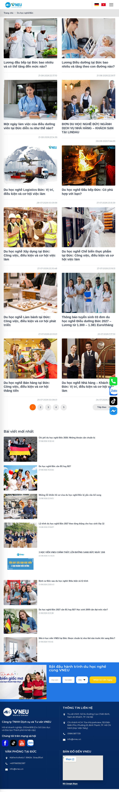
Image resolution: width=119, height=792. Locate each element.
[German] (96, 5)
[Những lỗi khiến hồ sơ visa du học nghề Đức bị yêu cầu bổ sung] (20, 506)
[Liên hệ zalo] (113, 391)
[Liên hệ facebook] (113, 411)
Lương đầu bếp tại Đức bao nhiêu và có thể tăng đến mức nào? (28, 64)
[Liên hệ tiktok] (113, 401)
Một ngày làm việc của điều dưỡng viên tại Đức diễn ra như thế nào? (29, 126)
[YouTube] (22, 743)
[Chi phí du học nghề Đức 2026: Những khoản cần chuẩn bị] (20, 449)
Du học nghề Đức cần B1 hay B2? (55, 466)
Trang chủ (8, 13)
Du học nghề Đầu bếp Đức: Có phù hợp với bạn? (87, 191)
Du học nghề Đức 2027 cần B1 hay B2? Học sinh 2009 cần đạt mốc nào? (73, 609)
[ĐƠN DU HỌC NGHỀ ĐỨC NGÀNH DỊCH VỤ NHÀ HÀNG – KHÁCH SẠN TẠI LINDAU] (88, 100)
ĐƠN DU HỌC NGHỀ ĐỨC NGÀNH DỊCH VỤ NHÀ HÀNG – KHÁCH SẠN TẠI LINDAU (87, 128)
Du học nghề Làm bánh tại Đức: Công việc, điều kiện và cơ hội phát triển (30, 321)
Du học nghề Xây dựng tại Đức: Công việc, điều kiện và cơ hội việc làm (29, 255)
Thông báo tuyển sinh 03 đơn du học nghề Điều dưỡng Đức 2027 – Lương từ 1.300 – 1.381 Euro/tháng (87, 321)
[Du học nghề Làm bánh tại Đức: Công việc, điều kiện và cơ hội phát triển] (30, 293)
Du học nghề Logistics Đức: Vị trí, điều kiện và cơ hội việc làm (29, 191)
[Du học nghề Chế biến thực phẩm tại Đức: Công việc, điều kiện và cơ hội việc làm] (88, 227)
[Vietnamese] (103, 5)
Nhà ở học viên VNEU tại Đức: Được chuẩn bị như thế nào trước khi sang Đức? (77, 638)
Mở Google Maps (70, 784)
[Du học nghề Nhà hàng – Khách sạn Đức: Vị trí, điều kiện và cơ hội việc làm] (88, 358)
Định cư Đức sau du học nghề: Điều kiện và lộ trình (63, 581)
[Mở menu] (111, 4)
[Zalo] (30, 743)
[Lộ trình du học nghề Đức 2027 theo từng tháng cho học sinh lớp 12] (20, 535)
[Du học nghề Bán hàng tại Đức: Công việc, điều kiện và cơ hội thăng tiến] (30, 358)
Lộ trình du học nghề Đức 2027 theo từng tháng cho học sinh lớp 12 (71, 523)
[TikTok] (13, 743)
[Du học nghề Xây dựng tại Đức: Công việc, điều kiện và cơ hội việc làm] (30, 227)
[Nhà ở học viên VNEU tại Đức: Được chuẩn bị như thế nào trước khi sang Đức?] (20, 649)
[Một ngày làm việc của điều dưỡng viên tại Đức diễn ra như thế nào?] (30, 100)
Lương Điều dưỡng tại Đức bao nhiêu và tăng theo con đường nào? (88, 64)
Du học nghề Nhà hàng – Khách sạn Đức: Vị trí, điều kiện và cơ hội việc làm (88, 386)
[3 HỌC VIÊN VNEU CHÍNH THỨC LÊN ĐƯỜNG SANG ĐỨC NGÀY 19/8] (20, 563)
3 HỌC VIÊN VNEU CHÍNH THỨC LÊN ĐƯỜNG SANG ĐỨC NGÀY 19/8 (72, 552)
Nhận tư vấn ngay (102, 679)
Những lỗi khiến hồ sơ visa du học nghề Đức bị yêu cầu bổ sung (70, 495)
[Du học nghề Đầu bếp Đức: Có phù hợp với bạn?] (88, 165)
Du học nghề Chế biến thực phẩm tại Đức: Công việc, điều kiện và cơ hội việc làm (88, 255)
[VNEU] (13, 4)
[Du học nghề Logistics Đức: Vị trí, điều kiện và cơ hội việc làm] (30, 165)
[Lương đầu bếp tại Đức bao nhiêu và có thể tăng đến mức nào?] (30, 38)
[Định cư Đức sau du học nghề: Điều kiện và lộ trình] (20, 592)
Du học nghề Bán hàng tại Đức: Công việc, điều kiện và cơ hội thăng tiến (27, 386)
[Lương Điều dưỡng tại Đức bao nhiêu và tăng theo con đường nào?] (88, 38)
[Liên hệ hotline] (113, 381)
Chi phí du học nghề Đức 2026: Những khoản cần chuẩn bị (67, 438)
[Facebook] (5, 743)
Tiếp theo (101, 407)
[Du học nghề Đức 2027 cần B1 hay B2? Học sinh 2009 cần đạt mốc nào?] (20, 621)
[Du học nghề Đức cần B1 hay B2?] (20, 477)
